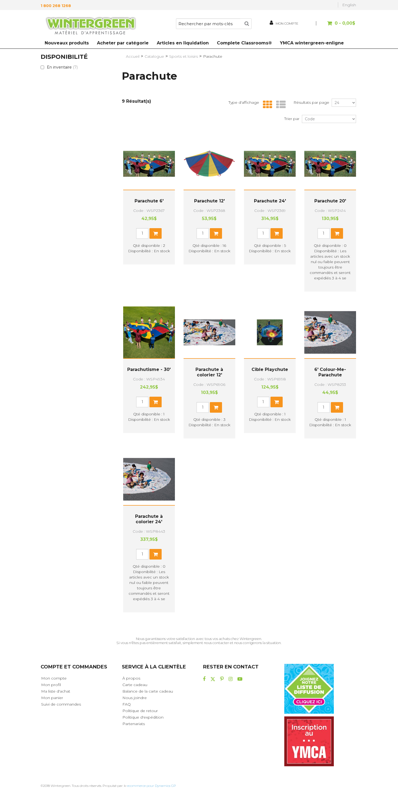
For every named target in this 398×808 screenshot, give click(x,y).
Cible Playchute (270, 369)
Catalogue (154, 56)
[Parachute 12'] (209, 164)
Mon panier (52, 697)
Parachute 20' (330, 200)
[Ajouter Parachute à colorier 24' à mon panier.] (155, 554)
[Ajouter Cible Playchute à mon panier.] (276, 402)
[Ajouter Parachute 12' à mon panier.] (216, 233)
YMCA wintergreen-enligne (312, 43)
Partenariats (133, 723)
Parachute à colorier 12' (209, 372)
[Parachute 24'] (270, 164)
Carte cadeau (134, 684)
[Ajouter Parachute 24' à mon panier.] (276, 233)
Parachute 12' (209, 200)
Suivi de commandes (61, 704)
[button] (336, 25)
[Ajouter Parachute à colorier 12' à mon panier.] (216, 407)
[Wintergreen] (91, 26)
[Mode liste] (279, 104)
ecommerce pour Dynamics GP (151, 786)
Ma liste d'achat (55, 691)
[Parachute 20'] (330, 164)
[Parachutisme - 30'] (149, 332)
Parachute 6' (149, 200)
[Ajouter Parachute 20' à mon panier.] (337, 233)
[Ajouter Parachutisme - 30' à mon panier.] (155, 402)
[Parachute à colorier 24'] (149, 479)
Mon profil (51, 684)
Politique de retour (140, 710)
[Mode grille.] (266, 104)
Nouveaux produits (67, 43)
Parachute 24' (270, 200)
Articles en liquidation (183, 43)
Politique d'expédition (143, 717)
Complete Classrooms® (244, 43)
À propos (131, 678)
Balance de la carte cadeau (147, 691)
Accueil (132, 56)
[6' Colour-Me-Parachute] (330, 332)
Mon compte (54, 678)
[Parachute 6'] (149, 164)
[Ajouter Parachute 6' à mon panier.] (155, 233)
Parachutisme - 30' (149, 369)
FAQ (126, 704)
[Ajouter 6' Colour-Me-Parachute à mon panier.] (337, 407)
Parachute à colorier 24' (149, 519)
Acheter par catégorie (123, 43)
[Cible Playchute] (270, 332)
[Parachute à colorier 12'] (209, 332)
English (349, 4)
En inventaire (62, 67)
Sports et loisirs (183, 56)
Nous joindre (134, 697)
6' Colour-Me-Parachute (330, 372)
